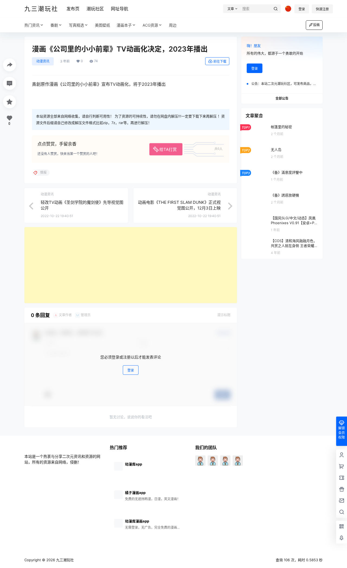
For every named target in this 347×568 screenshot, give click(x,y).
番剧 (54, 25)
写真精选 (76, 25)
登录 (301, 9)
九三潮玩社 (64, 560)
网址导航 (119, 8)
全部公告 (281, 98)
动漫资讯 (42, 61)
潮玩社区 (95, 8)
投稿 (316, 25)
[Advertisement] (130, 265)
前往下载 (219, 61)
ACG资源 (150, 25)
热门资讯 (32, 25)
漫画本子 (124, 25)
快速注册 (322, 9)
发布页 (72, 8)
